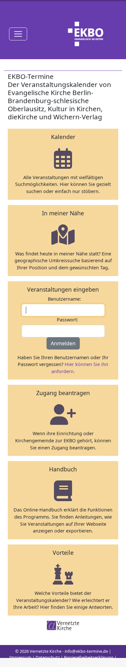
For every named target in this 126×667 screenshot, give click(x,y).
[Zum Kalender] (63, 158)
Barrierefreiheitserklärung (88, 657)
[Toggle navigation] (18, 33)
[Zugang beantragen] (63, 414)
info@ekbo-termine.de (86, 651)
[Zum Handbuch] (63, 491)
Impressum (20, 657)
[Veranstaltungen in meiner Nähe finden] (63, 235)
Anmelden (63, 343)
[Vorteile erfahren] (63, 574)
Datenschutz (48, 657)
